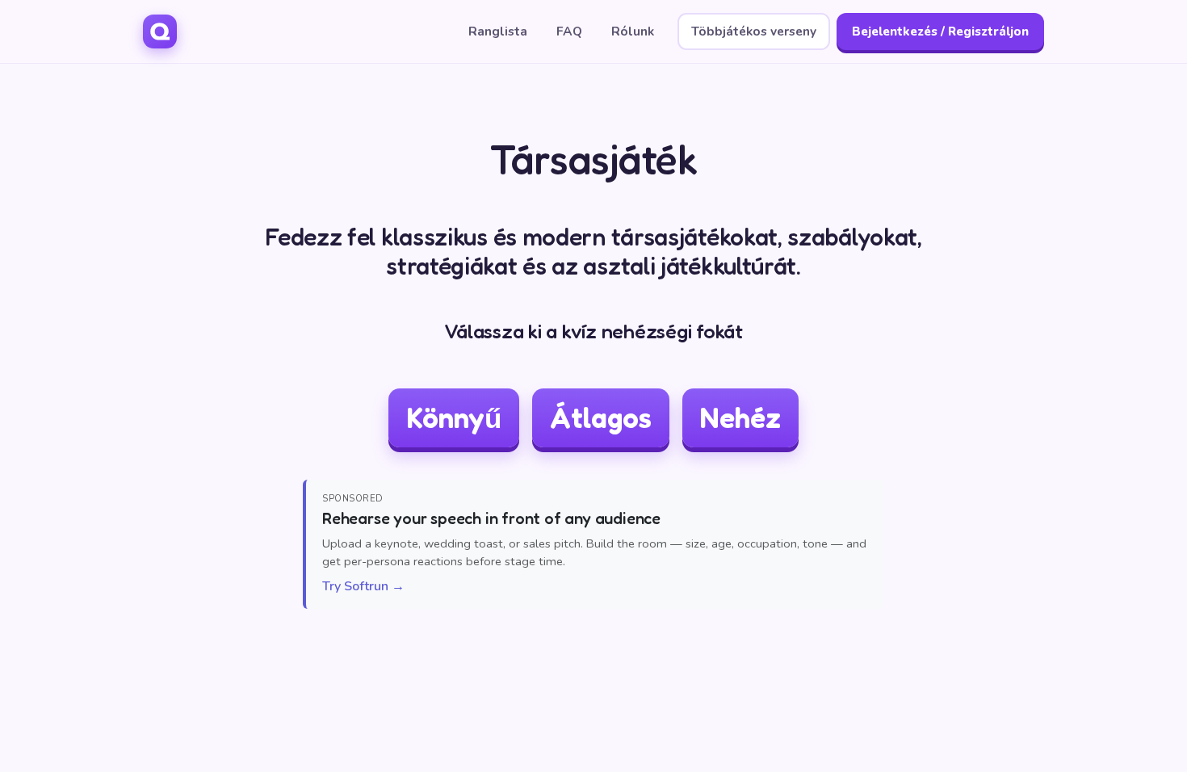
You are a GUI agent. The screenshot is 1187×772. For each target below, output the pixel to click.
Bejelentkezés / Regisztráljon (940, 31)
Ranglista (497, 31)
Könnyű (453, 417)
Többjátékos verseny (753, 31)
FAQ (569, 31)
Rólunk (632, 31)
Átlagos (601, 417)
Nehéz (740, 417)
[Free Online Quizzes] (160, 31)
